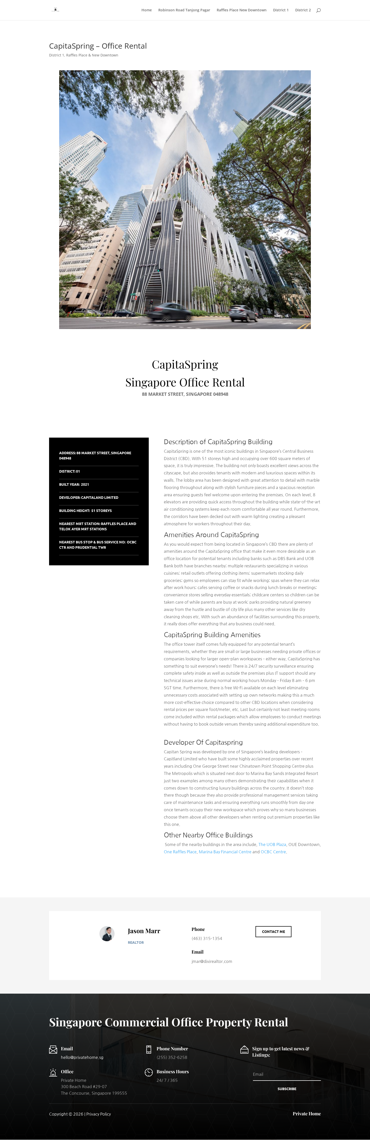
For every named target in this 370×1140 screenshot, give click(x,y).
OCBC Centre (273, 852)
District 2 (303, 10)
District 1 (281, 10)
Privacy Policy (98, 1114)
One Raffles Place (180, 852)
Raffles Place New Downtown (242, 10)
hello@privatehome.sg (82, 1057)
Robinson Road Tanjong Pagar (184, 10)
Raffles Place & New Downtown (92, 55)
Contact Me (273, 931)
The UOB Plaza (272, 844)
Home (146, 10)
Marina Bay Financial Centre (225, 852)
